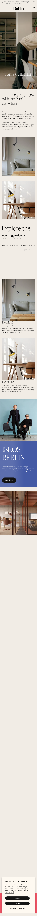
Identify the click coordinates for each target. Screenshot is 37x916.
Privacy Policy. (10, 893)
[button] (34, 8)
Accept (17, 898)
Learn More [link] (9, 480)
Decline (17, 903)
